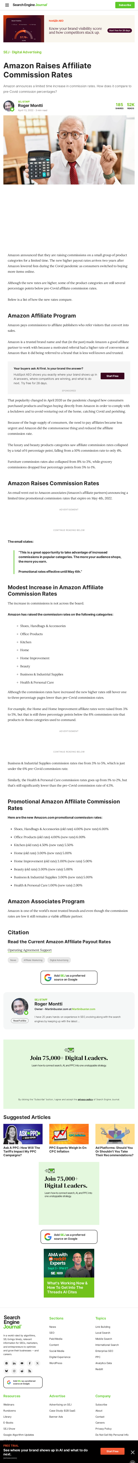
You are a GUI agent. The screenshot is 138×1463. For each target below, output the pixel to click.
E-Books (8, 1422)
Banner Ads (56, 1416)
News (13, 960)
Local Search (102, 1332)
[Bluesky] (6, 1371)
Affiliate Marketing (33, 960)
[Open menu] (7, 5)
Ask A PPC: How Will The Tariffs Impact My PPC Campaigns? (21, 1151)
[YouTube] (22, 1363)
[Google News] (6, 1363)
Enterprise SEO (104, 1351)
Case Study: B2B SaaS (62, 1410)
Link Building (102, 1326)
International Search (107, 1344)
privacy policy (85, 1099)
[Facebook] (30, 1363)
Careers (100, 1422)
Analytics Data (103, 1363)
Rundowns (9, 1410)
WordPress (55, 1363)
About (98, 1410)
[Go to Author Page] (8, 106)
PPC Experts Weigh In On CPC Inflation (67, 1149)
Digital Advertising (59, 960)
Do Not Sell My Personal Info (112, 1434)
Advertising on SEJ (60, 1404)
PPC (97, 1357)
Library (7, 1416)
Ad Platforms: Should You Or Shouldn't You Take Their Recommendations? (114, 1151)
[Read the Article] (23, 1134)
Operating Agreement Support (30, 950)
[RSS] (30, 1371)
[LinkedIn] (14, 1363)
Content (54, 1344)
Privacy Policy (103, 1428)
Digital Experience (59, 1357)
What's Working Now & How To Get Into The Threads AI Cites (67, 1287)
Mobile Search (103, 1338)
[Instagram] (14, 1371)
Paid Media (55, 1338)
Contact (100, 1416)
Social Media (56, 1351)
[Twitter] (37, 1363)
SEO (51, 1332)
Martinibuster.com (83, 1009)
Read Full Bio (19, 1020)
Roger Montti (30, 105)
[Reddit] (22, 1371)
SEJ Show (9, 1428)
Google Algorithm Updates (18, 1434)
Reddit (99, 1369)
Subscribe (101, 1404)
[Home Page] (30, 5)
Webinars (8, 1404)
